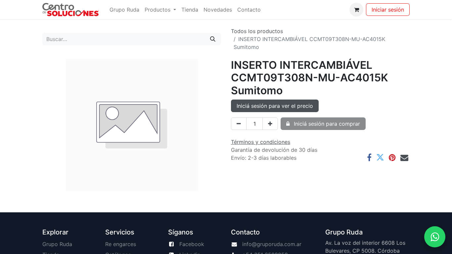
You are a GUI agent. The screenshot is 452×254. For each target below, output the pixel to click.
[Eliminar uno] (239, 123)
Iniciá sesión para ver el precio (275, 106)
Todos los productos (257, 31)
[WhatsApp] (434, 236)
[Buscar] (212, 39)
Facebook (191, 244)
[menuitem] (124, 9)
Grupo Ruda (57, 244)
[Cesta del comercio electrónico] (356, 10)
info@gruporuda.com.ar (271, 244)
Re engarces (120, 244)
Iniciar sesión (388, 9)
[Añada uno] (270, 123)
